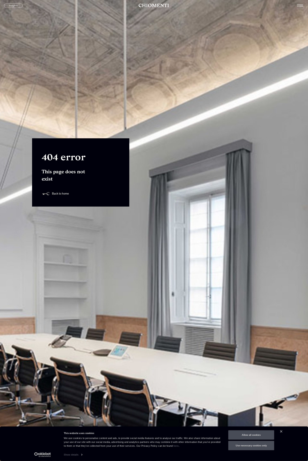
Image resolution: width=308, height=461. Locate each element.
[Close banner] (281, 431)
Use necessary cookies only (251, 445)
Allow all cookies (251, 435)
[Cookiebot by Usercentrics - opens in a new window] (43, 454)
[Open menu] (302, 5)
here (176, 445)
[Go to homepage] (154, 5)
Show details (71, 454)
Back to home (60, 193)
